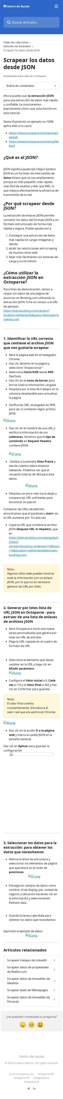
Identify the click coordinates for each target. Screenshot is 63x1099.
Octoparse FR (21, 1078)
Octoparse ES (41, 1078)
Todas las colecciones (16, 42)
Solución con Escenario (17, 46)
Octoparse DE (46, 1074)
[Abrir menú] (56, 6)
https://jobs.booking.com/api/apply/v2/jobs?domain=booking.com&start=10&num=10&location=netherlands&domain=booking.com (34, 546)
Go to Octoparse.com (21, 1074)
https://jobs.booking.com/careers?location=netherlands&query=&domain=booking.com (31, 315)
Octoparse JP (31, 1081)
